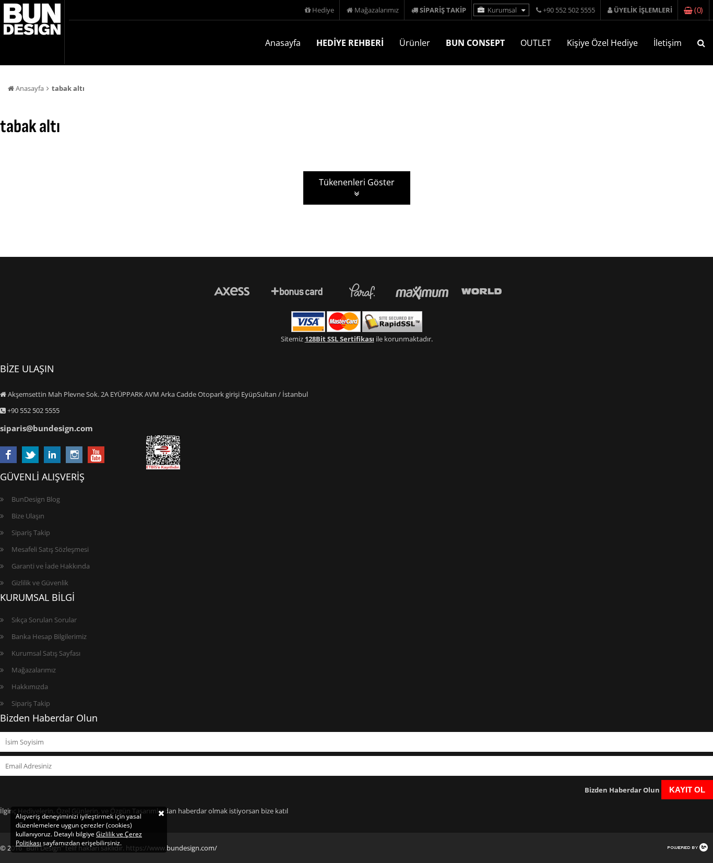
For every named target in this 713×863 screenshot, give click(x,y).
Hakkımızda (29, 686)
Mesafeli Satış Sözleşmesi (50, 549)
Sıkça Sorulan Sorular (44, 619)
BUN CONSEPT (475, 43)
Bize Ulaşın (27, 516)
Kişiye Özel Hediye (602, 43)
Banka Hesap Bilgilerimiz (49, 636)
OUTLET (535, 43)
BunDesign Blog (35, 499)
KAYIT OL (687, 789)
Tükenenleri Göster (357, 182)
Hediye (322, 10)
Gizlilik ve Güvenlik (39, 582)
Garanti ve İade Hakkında (50, 566)
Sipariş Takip (30, 532)
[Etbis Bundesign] (163, 466)
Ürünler (414, 43)
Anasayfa (283, 43)
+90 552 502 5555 (568, 10)
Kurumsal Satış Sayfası (45, 653)
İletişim (667, 43)
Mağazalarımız (376, 10)
